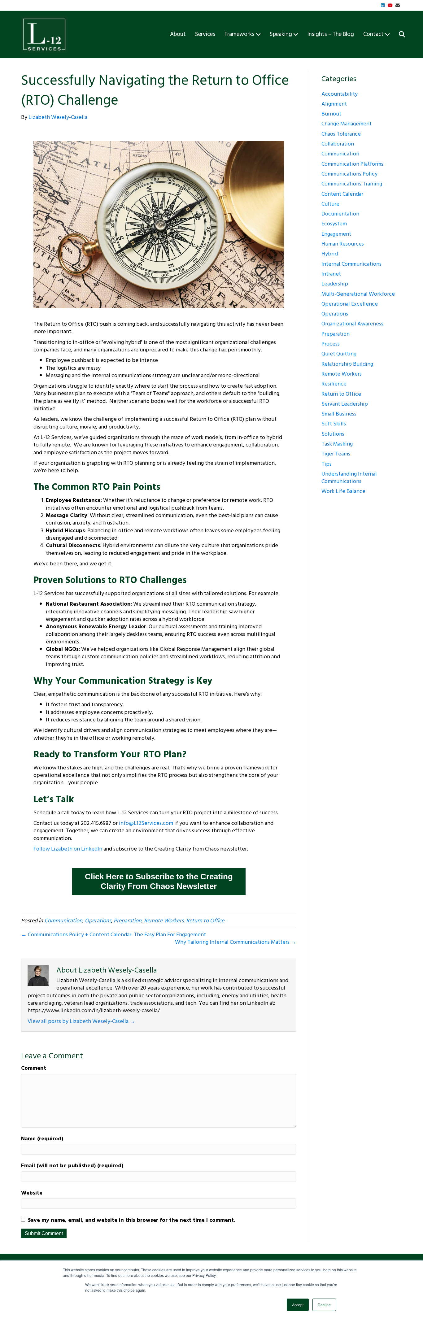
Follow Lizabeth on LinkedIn (67, 848)
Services (205, 34)
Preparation (128, 920)
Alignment (334, 103)
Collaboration (337, 143)
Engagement (336, 233)
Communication (63, 920)
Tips (326, 463)
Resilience (334, 383)
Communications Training (351, 183)
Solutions (332, 433)
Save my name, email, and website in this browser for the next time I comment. (131, 1220)
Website (31, 1193)
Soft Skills (333, 423)
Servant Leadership (344, 403)
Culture (330, 203)
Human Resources (342, 243)
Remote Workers (164, 920)
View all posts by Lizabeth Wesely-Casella (81, 1021)
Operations (98, 920)
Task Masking (337, 443)
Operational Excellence (349, 303)
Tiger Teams (335, 453)
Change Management (346, 123)
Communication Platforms (352, 163)
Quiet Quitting (338, 353)
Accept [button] (297, 1304)
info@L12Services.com (146, 823)
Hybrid (329, 253)
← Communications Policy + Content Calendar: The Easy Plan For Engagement (113, 934)
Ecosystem (334, 223)
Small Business (338, 413)
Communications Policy (349, 173)
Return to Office (205, 920)
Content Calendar (342, 193)
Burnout (331, 113)
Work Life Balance (343, 491)
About (178, 34)
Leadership (334, 283)
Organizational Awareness (352, 323)
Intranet (331, 273)
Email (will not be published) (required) (72, 1165)
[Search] (398, 34)
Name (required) (42, 1139)
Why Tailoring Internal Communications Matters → (235, 942)
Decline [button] (324, 1304)
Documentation (340, 213)
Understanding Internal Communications (349, 477)
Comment (33, 1068)
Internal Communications (351, 263)
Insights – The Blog (330, 34)
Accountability (339, 93)
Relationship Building (347, 363)
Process (330, 343)
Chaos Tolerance (341, 133)
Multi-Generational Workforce (358, 293)
